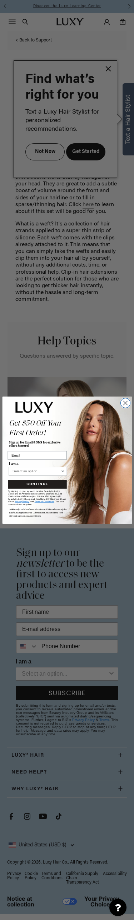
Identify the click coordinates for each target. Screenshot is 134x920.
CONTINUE (37, 484)
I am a (13, 463)
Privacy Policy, (22, 501)
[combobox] (36, 471)
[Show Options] (62, 471)
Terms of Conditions (44, 501)
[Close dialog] (125, 403)
